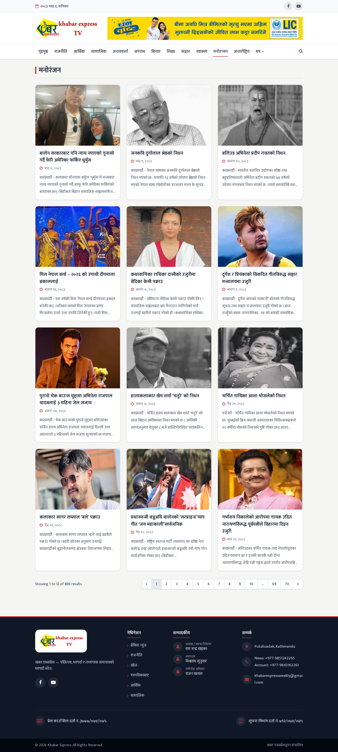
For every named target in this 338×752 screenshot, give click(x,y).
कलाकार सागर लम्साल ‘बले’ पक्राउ (70, 517)
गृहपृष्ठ (43, 51)
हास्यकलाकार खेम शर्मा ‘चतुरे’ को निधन (165, 396)
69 (274, 584)
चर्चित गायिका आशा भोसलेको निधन (253, 396)
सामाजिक (98, 51)
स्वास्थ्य (201, 51)
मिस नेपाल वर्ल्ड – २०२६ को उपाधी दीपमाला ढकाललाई (77, 278)
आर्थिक (79, 51)
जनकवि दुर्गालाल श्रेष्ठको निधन (157, 153)
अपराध (139, 51)
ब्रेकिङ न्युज (138, 645)
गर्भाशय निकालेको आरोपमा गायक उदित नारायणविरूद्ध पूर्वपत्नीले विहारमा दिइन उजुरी (257, 524)
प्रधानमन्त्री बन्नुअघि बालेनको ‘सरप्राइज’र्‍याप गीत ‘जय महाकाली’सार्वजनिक (168, 520)
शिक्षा (171, 51)
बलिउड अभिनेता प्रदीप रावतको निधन (253, 153)
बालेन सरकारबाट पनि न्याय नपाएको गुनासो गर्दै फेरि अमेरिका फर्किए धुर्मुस (77, 156)
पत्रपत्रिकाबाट (140, 675)
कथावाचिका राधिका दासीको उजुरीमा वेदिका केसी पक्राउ (163, 278)
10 (251, 584)
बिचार (155, 51)
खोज (134, 665)
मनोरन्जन (220, 51)
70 (287, 584)
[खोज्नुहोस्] (299, 51)
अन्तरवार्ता (120, 51)
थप (258, 51)
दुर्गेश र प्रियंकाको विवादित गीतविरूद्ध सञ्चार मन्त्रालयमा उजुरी (259, 278)
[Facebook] (288, 6)
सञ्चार (185, 51)
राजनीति (60, 51)
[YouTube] (299, 6)
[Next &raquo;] (298, 584)
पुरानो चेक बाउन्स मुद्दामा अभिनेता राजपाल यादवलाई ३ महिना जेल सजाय (76, 399)
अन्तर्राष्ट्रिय (241, 51)
